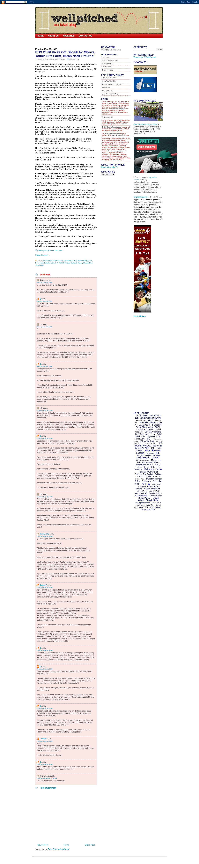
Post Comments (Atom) (58, 849)
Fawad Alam (140, 439)
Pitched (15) (74, 59)
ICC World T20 (107, 91)
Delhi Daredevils (142, 434)
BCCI (157, 427)
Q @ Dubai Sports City (110, 94)
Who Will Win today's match (145, 124)
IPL (158, 453)
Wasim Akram (156, 507)
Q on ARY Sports (108, 63)
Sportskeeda (106, 67)
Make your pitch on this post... (51, 250)
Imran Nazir (39, 263)
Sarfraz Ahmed (140, 493)
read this (123, 124)
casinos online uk (119, 109)
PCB (143, 484)
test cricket (140, 505)
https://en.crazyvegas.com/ (116, 151)
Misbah (155, 457)
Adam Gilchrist (140, 420)
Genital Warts (68, 260)
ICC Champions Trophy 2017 (112, 84)
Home (40, 36)
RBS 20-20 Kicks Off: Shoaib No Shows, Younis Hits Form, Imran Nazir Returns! (65, 54)
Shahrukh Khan (156, 496)
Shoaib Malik (152, 500)
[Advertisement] (145, 365)
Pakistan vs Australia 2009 (149, 475)
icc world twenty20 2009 (148, 446)
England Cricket (153, 436)
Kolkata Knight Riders (148, 456)
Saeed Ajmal (142, 491)
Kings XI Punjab (144, 455)
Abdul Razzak (58, 260)
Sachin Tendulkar (152, 489)
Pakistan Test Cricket (144, 474)
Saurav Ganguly (155, 493)
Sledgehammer (143, 502)
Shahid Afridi (106, 87)
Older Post (90, 845)
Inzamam (150, 453)
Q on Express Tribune (110, 60)
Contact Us (85, 36)
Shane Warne (144, 498)
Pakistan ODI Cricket (148, 472)
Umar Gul (150, 505)
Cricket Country (107, 70)
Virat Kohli (143, 507)
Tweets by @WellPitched (145, 57)
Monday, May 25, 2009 (44, 282)
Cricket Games (107, 117)
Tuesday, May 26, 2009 (45, 410)
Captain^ (43, 585)
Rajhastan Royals (145, 486)
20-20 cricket (47, 260)
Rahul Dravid (156, 484)
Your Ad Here (140, 316)
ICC (148, 439)
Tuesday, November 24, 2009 (47, 778)
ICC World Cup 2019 (109, 81)
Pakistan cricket (50, 263)
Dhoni (153, 434)
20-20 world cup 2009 (150, 418)
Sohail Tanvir (156, 503)
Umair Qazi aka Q (109, 167)
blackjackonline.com (119, 135)
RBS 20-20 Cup (64, 263)
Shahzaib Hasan (76, 263)
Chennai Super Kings (145, 430)
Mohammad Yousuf (144, 465)
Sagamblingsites (141, 197)
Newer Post (42, 845)
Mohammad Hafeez (150, 462)
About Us (53, 36)
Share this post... (42, 255)
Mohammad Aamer (142, 460)
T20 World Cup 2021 (109, 78)
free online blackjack (112, 134)
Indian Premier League (148, 451)
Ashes (150, 420)
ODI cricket (155, 467)
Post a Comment (48, 788)
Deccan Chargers (153, 432)
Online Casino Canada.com (111, 127)
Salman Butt (154, 491)
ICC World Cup (147, 441)
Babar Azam (144, 425)
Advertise (68, 36)
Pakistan (138, 469)
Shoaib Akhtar (88, 263)
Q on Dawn (106, 57)
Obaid (145, 467)
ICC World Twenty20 (81, 260)
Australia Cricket (147, 422)
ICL (91, 260)
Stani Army (44, 534)
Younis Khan (39, 265)
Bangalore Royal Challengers (149, 426)
